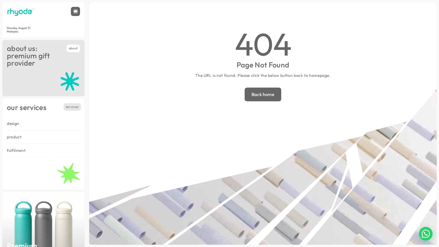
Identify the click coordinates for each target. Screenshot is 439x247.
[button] (426, 234)
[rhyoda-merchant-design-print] (20, 8)
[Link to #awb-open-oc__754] (75, 11)
